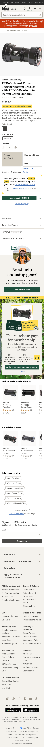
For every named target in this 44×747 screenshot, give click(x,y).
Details (25, 172)
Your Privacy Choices (31, 728)
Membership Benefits (11, 600)
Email (4, 530)
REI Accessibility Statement (22, 744)
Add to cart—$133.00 (19, 198)
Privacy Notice (11, 731)
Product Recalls (12, 738)
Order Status (28, 589)
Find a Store (7, 684)
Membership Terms (22, 741)
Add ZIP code (28, 168)
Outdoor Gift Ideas (10, 616)
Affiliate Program (9, 664)
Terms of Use (10, 728)
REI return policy (22, 203)
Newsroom (28, 664)
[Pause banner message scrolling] (41, 21)
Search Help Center (10, 681)
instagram (8, 699)
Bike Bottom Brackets (13, 30)
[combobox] (22, 14)
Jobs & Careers (8, 654)
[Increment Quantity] (15, 147)
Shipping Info (29, 606)
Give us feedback (16, 513)
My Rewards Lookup (10, 593)
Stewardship (28, 671)
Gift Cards (6, 620)
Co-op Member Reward (25, 184)
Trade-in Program (9, 643)
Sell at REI (6, 661)
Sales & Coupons (30, 616)
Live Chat (6, 688)
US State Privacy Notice (29, 731)
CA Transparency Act (30, 738)
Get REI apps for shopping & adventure (22, 706)
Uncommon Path (30, 640)
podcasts (36, 699)
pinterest (25, 699)
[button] (22, 55)
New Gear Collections (11, 636)
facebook (19, 699)
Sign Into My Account (11, 589)
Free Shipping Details (32, 620)
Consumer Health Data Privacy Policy (22, 734)
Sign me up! (22, 541)
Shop (13, 9)
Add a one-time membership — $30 (22, 367)
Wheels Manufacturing (12, 80)
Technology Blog (30, 667)
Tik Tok (13, 699)
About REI (27, 654)
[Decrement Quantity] (4, 147)
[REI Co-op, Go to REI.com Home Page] (5, 8)
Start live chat (23, 289)
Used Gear (6, 640)
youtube (31, 699)
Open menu (40, 8)
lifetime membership (20, 188)
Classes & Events (30, 636)
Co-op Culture (8, 657)
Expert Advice (29, 633)
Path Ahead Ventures (32, 643)
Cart (35, 8)
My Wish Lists (7, 596)
